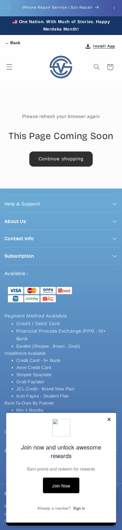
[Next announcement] (114, 8)
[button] (9, 67)
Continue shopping (61, 158)
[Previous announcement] (8, 8)
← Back (12, 42)
